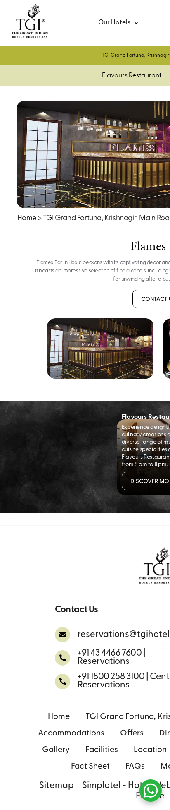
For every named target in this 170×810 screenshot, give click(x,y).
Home (26, 218)
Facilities (101, 750)
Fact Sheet (90, 766)
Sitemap (56, 786)
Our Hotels (114, 22)
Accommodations (71, 733)
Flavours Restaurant (131, 75)
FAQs (135, 766)
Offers (132, 733)
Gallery (56, 750)
